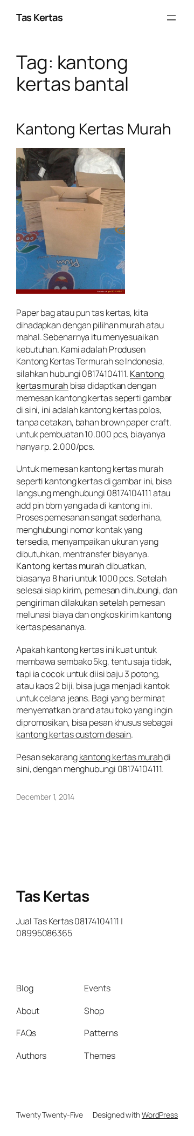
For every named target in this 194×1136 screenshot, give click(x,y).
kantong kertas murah (121, 757)
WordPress (160, 1115)
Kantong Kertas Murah (93, 129)
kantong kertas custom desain (73, 734)
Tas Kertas (39, 17)
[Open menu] (171, 17)
